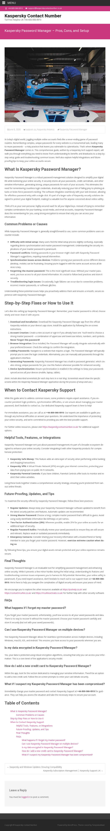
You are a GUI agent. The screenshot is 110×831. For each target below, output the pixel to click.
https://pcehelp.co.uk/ (72, 589)
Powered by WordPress (67, 825)
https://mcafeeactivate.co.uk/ (49, 593)
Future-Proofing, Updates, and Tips (32, 729)
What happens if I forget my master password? (43, 740)
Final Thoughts (23, 732)
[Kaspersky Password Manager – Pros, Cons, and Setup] (55, 84)
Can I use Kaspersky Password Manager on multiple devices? (50, 743)
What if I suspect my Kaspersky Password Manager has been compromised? (57, 754)
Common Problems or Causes (30, 715)
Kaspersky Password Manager (73, 129)
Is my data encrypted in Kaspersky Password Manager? (47, 747)
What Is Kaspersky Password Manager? (28, 711)
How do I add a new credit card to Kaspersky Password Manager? (52, 751)
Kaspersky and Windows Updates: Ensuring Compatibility (34, 767)
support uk (31, 129)
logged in (25, 797)
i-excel (87, 825)
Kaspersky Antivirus (45, 129)
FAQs (18, 736)
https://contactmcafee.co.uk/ (18, 593)
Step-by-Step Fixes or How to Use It (27, 718)
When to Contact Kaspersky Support (27, 722)
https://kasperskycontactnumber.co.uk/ (60, 427)
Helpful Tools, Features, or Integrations (34, 725)
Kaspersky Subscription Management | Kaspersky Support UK (73, 770)
